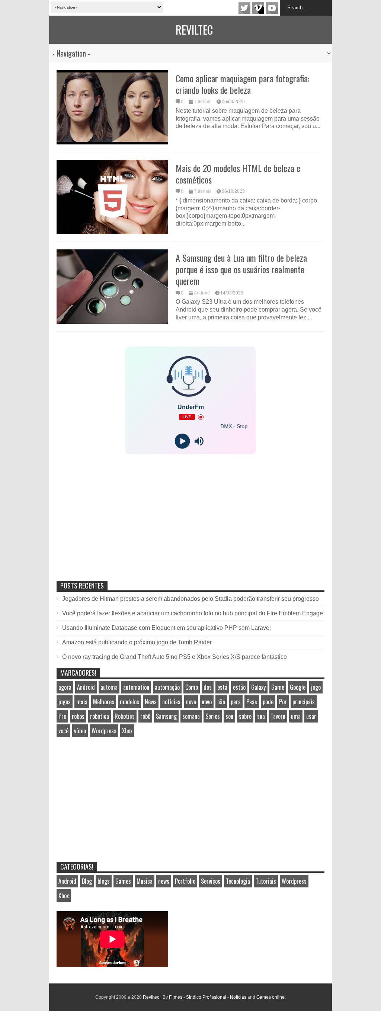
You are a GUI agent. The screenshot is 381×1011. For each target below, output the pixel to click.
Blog (87, 881)
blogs (103, 881)
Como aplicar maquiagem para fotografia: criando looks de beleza (242, 83)
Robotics (125, 716)
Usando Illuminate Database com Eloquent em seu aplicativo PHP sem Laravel (166, 628)
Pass (251, 701)
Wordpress (104, 730)
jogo (316, 687)
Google (297, 687)
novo (207, 701)
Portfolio (185, 881)
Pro (62, 716)
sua (261, 716)
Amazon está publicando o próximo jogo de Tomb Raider (137, 642)
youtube (272, 8)
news (163, 881)
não (221, 701)
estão (239, 687)
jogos (64, 701)
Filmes (175, 997)
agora (64, 687)
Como (191, 687)
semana (191, 716)
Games (123, 881)
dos (208, 687)
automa (109, 687)
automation (136, 687)
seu (229, 716)
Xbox (127, 730)
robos (78, 716)
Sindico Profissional (206, 997)
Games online (270, 997)
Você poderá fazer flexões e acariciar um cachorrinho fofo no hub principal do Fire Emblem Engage (192, 613)
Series (212, 716)
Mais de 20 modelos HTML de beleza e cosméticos (238, 173)
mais (81, 701)
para (236, 701)
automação (167, 687)
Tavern (277, 716)
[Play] (182, 441)
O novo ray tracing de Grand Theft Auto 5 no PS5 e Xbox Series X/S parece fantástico (174, 657)
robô (145, 716)
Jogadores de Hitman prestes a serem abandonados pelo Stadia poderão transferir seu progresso (190, 599)
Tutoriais (202, 101)
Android (202, 293)
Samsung (166, 716)
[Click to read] (112, 107)
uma (296, 716)
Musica (145, 881)
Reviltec (194, 29)
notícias (171, 701)
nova (191, 701)
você (63, 730)
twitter (244, 8)
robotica (99, 716)
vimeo (258, 8)
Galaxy (258, 687)
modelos (129, 701)
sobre (245, 716)
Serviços (210, 881)
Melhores (103, 701)
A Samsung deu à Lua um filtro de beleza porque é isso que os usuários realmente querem (241, 269)
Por (283, 701)
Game (277, 687)
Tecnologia (238, 881)
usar (311, 716)
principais (303, 701)
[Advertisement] (112, 525)
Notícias (238, 997)
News (151, 701)
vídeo (80, 730)
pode (268, 701)
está (222, 687)
